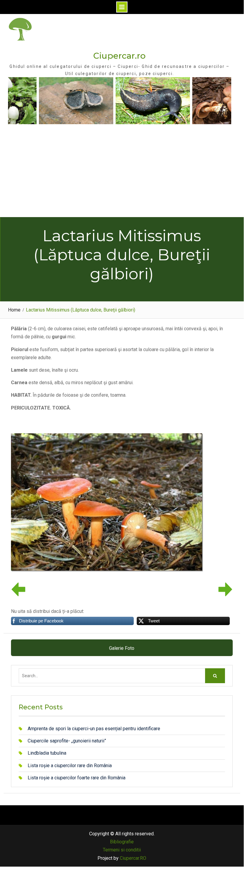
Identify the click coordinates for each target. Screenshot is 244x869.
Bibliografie (122, 842)
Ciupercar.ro (119, 56)
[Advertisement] (122, 172)
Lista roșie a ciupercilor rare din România (70, 765)
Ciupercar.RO (133, 858)
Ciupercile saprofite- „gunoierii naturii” (67, 741)
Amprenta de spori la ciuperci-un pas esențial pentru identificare (94, 728)
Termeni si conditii (122, 850)
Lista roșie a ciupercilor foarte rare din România (76, 778)
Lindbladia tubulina (47, 753)
